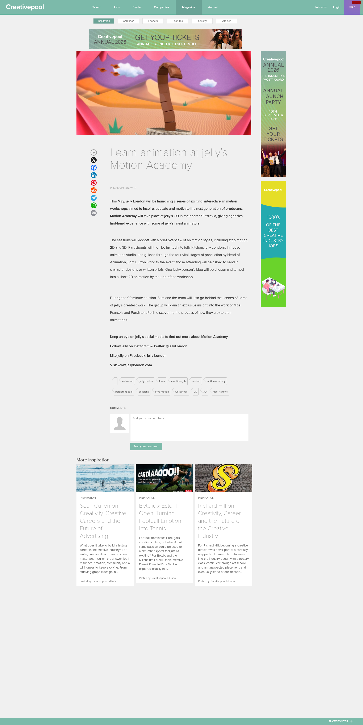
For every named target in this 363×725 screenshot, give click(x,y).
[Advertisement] (102, 623)
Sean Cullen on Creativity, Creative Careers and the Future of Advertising (103, 521)
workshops (181, 391)
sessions (144, 391)
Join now (321, 7)
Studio (137, 7)
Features (177, 21)
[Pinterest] (93, 183)
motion (196, 381)
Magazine (188, 7)
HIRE (352, 7)
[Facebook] (93, 167)
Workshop (128, 21)
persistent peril (124, 391)
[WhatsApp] (93, 205)
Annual (212, 7)
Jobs (116, 7)
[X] (93, 160)
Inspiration (104, 21)
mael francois (220, 391)
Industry (202, 21)
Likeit (94, 152)
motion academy (216, 381)
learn (162, 381)
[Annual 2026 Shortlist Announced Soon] (165, 39)
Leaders (153, 21)
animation (127, 381)
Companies (161, 7)
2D (195, 391)
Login (336, 7)
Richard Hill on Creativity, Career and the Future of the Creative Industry (219, 521)
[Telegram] (93, 198)
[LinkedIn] (93, 175)
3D (204, 391)
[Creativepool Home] (25, 8)
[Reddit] (93, 190)
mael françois (178, 381)
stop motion (162, 391)
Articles (226, 21)
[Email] (93, 213)
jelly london (146, 381)
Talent (96, 7)
